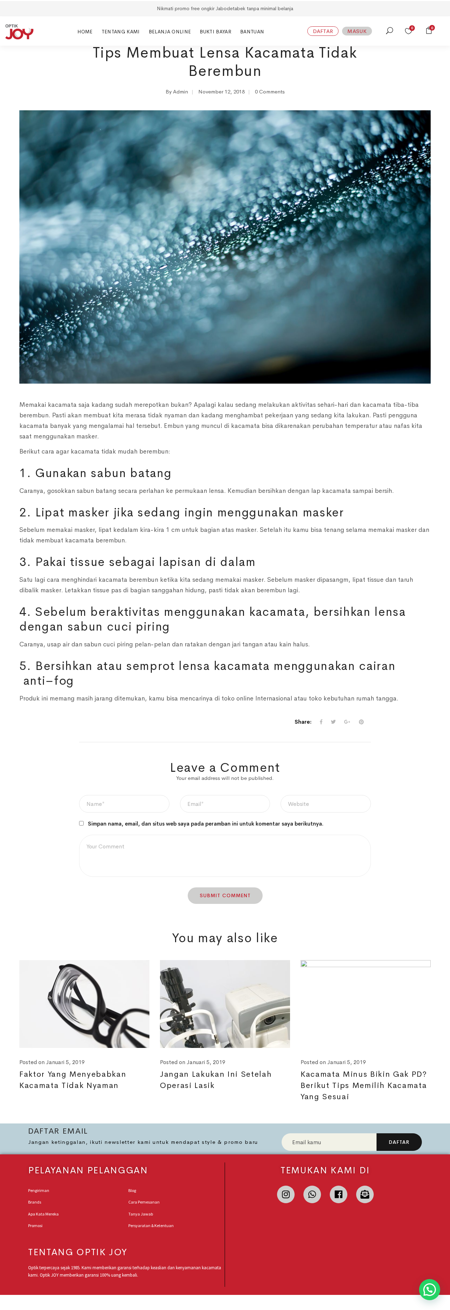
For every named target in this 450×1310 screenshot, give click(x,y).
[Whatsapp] (312, 1194)
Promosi (35, 1225)
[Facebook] (338, 1194)
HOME (84, 31)
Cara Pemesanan (144, 1202)
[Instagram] (286, 1194)
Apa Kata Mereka (43, 1214)
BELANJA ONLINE (170, 31)
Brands (34, 1202)
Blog (132, 1190)
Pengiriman (38, 1190)
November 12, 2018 (221, 91)
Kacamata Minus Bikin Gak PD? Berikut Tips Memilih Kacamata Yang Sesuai (364, 1085)
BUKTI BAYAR (215, 31)
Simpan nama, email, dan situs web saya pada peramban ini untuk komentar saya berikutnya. (205, 823)
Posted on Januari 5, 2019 (52, 1062)
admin (180, 91)
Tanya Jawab (140, 1214)
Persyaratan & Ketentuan (151, 1225)
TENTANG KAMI (121, 31)
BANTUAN (252, 31)
